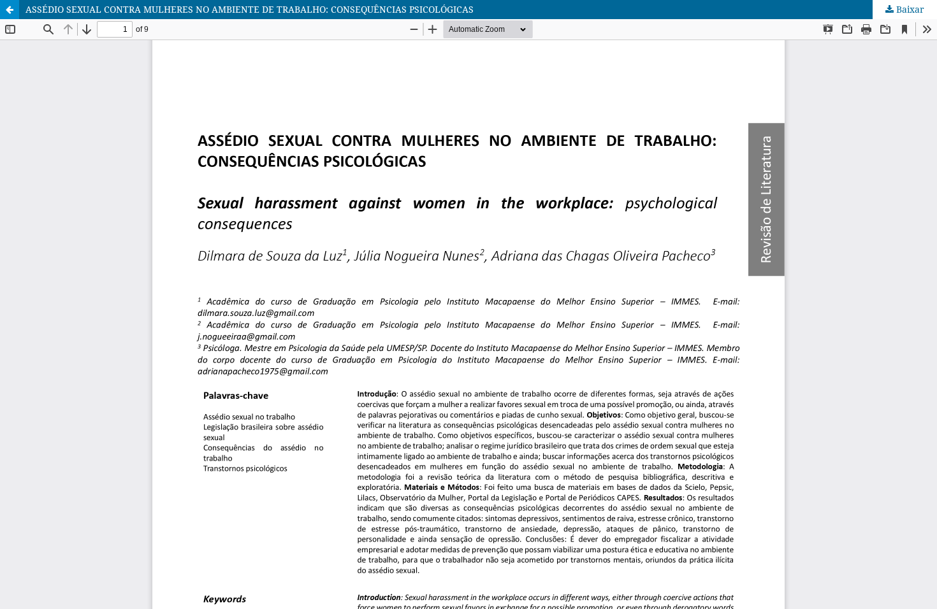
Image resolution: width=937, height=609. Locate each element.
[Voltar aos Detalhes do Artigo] (9, 9)
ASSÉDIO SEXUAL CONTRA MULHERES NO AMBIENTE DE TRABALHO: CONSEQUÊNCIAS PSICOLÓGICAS (249, 9)
